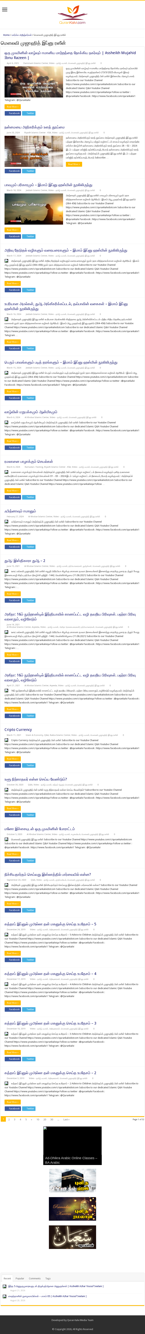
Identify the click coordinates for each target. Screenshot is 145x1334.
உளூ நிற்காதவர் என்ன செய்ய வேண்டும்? (36, 779)
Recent (7, 1278)
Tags (48, 1278)
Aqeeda (35, 627)
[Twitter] (74, 1324)
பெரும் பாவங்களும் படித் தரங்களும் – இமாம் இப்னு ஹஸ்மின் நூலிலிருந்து (61, 362)
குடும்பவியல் (61, 880)
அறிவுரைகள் (54, 929)
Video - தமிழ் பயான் (58, 63)
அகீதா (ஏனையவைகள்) (69, 627)
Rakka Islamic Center (60, 735)
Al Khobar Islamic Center (37, 417)
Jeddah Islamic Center (36, 190)
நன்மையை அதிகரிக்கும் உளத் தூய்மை (35, 127)
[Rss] (67, 1324)
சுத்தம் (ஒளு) (58, 785)
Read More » (13, 106)
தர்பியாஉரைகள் (75, 566)
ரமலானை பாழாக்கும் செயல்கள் (29, 461)
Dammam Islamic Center (35, 63)
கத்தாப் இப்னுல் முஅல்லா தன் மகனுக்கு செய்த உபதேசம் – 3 (50, 1023)
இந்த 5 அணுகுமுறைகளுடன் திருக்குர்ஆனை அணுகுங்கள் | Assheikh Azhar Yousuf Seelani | (56, 1286)
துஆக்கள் (87, 566)
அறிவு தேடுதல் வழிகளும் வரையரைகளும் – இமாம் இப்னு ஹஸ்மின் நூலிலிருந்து (66, 250)
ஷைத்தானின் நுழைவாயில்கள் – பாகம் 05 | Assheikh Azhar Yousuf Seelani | (47, 1296)
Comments (35, 1278)
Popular (20, 1278)
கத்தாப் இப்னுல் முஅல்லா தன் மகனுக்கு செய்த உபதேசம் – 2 (50, 1073)
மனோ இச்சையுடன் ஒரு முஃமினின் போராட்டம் (40, 829)
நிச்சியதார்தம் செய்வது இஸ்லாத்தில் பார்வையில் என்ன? (48, 874)
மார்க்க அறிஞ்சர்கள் (22, 35)
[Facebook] (70, 1324)
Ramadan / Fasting (34, 467)
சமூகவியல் (75, 834)
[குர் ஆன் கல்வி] (72, 13)
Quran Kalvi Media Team (80, 1320)
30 (51, 1119)
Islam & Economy (34, 735)
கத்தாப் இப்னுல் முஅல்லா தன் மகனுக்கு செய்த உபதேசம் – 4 (50, 973)
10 (37, 1119)
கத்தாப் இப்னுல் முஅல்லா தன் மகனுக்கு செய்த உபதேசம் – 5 (50, 924)
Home (6, 35)
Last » (66, 1119)
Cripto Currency (18, 729)
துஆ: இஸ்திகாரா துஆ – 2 (25, 560)
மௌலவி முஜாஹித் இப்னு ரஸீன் (82, 63)
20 (44, 1119)
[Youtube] (77, 1324)
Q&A (46, 735)
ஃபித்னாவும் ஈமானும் (20, 511)
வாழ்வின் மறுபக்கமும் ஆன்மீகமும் (31, 412)
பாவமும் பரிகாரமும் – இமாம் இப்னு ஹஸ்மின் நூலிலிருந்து (48, 185)
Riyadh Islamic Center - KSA (37, 132)
